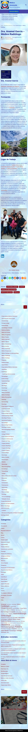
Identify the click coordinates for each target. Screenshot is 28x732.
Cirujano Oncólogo (6, 448)
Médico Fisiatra (5, 337)
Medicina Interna (6, 621)
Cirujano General (6, 443)
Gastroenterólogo (6, 381)
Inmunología (4, 619)
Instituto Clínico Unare (17, 165)
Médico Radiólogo (6, 355)
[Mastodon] (20, 278)
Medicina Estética (6, 330)
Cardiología (5, 606)
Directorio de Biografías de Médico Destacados (12, 512)
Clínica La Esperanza (12, 168)
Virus (8, 632)
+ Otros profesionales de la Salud (8, 475)
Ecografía (22, 286)
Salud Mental (4, 579)
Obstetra (4, 462)
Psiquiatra (4, 360)
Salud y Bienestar (5, 583)
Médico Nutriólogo (6, 348)
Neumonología (4, 622)
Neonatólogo (5, 422)
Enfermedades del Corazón (21, 611)
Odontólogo (4, 489)
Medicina (3, 560)
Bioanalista (4, 478)
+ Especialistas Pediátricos (7, 18)
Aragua (2, 528)
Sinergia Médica (5, 673)
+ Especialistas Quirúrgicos (7, 19)
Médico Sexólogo (6, 357)
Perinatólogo (5, 468)
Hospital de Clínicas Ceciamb (8, 166)
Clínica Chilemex (11, 610)
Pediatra (4, 431)
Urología (19, 630)
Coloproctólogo (5, 452)
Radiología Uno (4, 668)
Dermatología (5, 612)
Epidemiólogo (5, 325)
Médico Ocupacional (6, 350)
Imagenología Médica (6, 685)
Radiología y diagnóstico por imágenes (10, 86)
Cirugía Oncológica (15, 608)
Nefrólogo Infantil (5, 515)
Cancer (2, 537)
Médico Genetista (6, 392)
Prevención (3, 628)
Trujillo (2, 597)
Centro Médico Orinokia (12, 286)
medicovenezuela (5, 508)
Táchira (2, 590)
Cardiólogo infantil (6, 408)
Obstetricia (5, 625)
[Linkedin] (12, 278)
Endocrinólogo (5, 378)
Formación (4, 75)
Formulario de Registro (14, 709)
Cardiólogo (4, 371)
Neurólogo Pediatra (6, 427)
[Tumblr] (17, 278)
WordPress (20, 730)
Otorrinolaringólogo (6, 466)
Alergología (3, 604)
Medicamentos (4, 558)
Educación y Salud (5, 542)
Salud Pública (5, 364)
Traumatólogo (5, 471)
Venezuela (3, 632)
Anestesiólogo (5, 320)
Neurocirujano (5, 459)
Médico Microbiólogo (6, 344)
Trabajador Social (6, 498)
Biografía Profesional (8, 25)
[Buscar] (25, 4)
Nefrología (23, 621)
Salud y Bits (4, 680)
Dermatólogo (5, 376)
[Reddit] (15, 278)
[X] (5, 278)
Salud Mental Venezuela (6, 675)
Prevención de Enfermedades (8, 567)
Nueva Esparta (4, 563)
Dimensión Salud (5, 682)
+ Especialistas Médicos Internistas (9, 16)
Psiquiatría (14, 628)
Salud (2, 574)
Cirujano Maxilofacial (6, 501)
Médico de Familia (6, 332)
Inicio (2, 25)
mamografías (4, 190)
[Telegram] (7, 278)
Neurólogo (4, 404)
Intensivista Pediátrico (7, 420)
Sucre (2, 588)
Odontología (12, 625)
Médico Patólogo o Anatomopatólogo (10, 353)
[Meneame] (22, 278)
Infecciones (21, 617)
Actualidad (3, 523)
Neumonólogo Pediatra (7, 424)
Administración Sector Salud (8, 318)
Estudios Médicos (5, 546)
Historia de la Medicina (6, 553)
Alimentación (4, 526)
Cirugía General (6, 608)
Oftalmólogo (4, 464)
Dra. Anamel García (6, 73)
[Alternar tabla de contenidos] (8, 72)
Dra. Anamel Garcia (7, 37)
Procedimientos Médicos (6, 569)
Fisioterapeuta (5, 485)
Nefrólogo (4, 399)
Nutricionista (4, 487)
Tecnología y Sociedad (6, 595)
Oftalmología (17, 625)
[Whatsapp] (10, 278)
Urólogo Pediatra (6, 434)
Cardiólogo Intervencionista (8, 374)
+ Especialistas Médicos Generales (9, 14)
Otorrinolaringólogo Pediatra (8, 429)
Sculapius (3, 664)
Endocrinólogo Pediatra (7, 413)
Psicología (3, 572)
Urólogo (3, 473)
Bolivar (11, 38)
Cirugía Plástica (23, 608)
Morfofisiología (4, 671)
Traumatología (12, 630)
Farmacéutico (5, 482)
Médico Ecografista (6, 334)
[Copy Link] (2, 280)
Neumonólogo (5, 401)
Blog (2, 533)
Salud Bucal (4, 576)
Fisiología (3, 551)
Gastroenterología (19, 613)
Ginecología (6, 615)
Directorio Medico (14, 11)
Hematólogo (4, 383)
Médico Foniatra (5, 457)
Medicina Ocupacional (16, 621)
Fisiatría (11, 613)
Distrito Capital (4, 539)
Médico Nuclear (5, 346)
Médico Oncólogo (6, 394)
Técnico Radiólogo (6, 496)
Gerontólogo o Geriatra (7, 327)
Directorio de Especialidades (7, 503)
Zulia (2, 600)
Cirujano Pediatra (6, 411)
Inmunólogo (4, 388)
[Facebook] (2, 278)
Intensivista (4, 390)
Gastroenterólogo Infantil (7, 415)
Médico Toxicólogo (5, 505)
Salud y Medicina (5, 586)
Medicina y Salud (5, 666)
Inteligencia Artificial (5, 556)
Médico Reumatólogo (7, 397)
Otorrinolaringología (7, 627)
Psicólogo (4, 494)
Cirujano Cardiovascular (7, 438)
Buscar (2, 304)
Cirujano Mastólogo (6, 445)
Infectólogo (4, 385)
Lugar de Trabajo (5, 77)
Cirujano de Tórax (6, 441)
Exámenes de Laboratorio (7, 549)
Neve (6, 730)
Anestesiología (14, 604)
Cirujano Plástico (6, 450)
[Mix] (25, 278)
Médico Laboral (5, 341)
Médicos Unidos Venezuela (7, 678)
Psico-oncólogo (5, 492)
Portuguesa (3, 565)
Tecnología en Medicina (6, 593)
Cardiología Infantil (13, 606)
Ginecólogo (4, 455)
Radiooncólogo (5, 362)
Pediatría (18, 627)
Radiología (12, 107)
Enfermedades (4, 544)
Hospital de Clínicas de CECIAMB (9, 289)
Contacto (4, 510)
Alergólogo (4, 369)
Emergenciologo (5, 323)
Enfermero (4, 480)
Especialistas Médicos (4, 613)
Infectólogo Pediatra (6, 418)
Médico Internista (6, 339)
